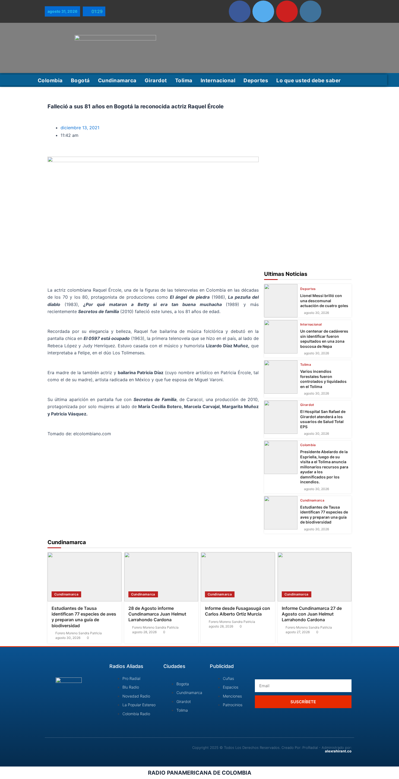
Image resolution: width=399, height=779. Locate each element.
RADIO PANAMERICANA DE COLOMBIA (199, 772)
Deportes (255, 80)
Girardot (156, 80)
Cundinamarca (117, 80)
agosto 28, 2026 (144, 632)
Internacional (218, 80)
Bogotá (80, 80)
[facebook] (240, 11)
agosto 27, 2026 (298, 632)
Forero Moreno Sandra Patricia (78, 633)
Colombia (50, 80)
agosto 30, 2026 (316, 312)
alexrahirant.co (338, 751)
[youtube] (287, 11)
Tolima (183, 80)
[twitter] (263, 11)
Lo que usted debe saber (308, 80)
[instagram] (310, 11)
